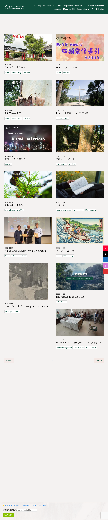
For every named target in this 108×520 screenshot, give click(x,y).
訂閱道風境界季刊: (10, 510)
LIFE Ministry (16, 72)
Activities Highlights (18, 256)
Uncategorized (62, 118)
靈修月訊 (66, 72)
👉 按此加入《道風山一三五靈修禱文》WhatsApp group (24, 505)
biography (9, 311)
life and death (90, 210)
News (7, 72)
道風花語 (26, 72)
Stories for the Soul (64, 210)
